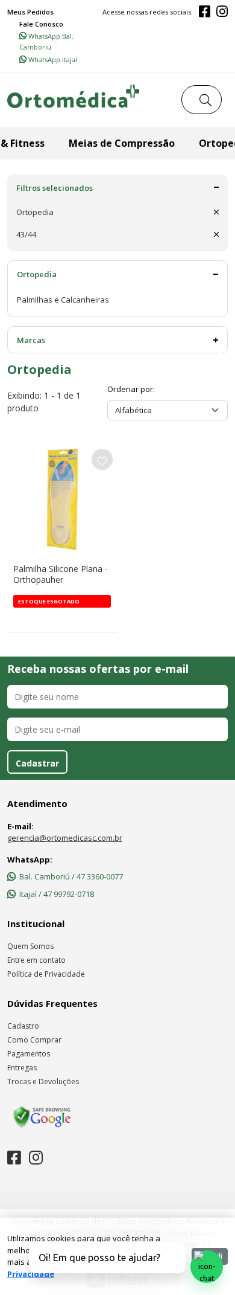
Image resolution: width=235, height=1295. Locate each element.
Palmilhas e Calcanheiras (63, 299)
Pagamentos (28, 1054)
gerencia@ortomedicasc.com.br (64, 837)
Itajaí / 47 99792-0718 (56, 894)
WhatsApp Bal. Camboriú (46, 41)
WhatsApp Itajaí (52, 59)
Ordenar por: (131, 389)
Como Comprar (34, 1040)
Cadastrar (37, 763)
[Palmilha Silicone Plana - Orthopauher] (62, 499)
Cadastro (23, 1026)
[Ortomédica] (73, 100)
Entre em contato (36, 960)
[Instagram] (222, 12)
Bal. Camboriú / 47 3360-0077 (71, 876)
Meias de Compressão (122, 143)
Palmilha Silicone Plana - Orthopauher (60, 574)
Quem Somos (30, 946)
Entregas (22, 1067)
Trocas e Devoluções (43, 1081)
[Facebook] (204, 12)
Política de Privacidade (46, 974)
